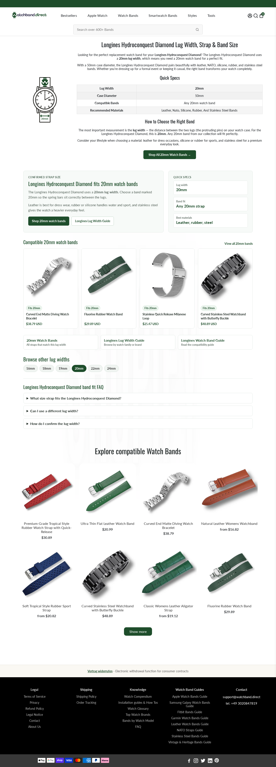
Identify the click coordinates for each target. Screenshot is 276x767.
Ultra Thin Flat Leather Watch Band (107, 523)
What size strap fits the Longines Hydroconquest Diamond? (75, 398)
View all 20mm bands (238, 243)
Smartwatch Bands (163, 15)
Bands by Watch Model (138, 720)
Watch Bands (128, 15)
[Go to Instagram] (196, 761)
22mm (95, 368)
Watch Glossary (138, 708)
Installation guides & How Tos (138, 702)
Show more (138, 631)
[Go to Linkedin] (210, 761)
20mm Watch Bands (46, 342)
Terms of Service (34, 696)
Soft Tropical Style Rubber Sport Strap (46, 608)
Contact (34, 720)
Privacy (34, 702)
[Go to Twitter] (203, 761)
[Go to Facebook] (189, 761)
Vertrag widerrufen (100, 671)
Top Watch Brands (138, 714)
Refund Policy (34, 708)
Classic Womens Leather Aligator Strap (168, 608)
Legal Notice (34, 714)
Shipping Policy (86, 696)
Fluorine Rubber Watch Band (229, 606)
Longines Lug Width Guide (92, 221)
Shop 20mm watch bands (49, 221)
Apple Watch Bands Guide (189, 696)
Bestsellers (69, 15)
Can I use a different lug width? (54, 411)
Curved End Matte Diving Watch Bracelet (168, 525)
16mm (30, 368)
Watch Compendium (138, 696)
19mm (63, 368)
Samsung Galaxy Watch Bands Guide (189, 704)
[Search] (197, 29)
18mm (46, 368)
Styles (192, 15)
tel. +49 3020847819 (241, 703)
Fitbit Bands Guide (189, 712)
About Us (34, 726)
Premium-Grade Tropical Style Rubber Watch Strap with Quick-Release (47, 527)
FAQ (138, 726)
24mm (111, 368)
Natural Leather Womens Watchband (229, 523)
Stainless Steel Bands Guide (190, 736)
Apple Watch (97, 15)
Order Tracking (86, 702)
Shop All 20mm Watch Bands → (170, 154)
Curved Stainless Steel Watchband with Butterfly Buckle (108, 608)
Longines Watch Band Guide (203, 342)
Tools (211, 15)
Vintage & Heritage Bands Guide (189, 742)
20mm (79, 368)
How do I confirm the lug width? (55, 423)
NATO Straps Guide (190, 730)
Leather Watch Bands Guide (190, 724)
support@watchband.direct (241, 697)
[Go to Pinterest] (217, 761)
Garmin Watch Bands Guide (189, 718)
